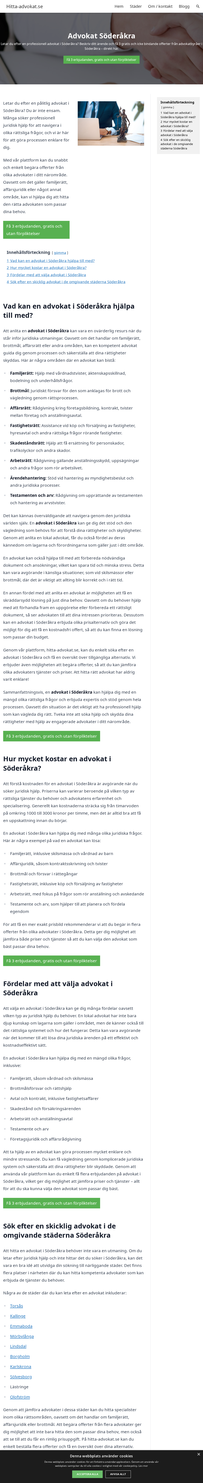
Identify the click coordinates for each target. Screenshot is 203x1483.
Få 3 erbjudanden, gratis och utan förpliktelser (101, 60)
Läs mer (143, 1465)
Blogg (184, 6)
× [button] (198, 1454)
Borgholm (20, 1356)
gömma (60, 252)
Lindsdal (18, 1346)
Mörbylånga (22, 1336)
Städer (136, 6)
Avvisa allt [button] (118, 1474)
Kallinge (18, 1316)
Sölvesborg (21, 1376)
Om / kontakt (160, 6)
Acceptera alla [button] (87, 1474)
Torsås (16, 1305)
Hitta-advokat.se (24, 6)
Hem (119, 6)
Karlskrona (20, 1366)
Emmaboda (21, 1326)
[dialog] (101, 1466)
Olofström (20, 1397)
